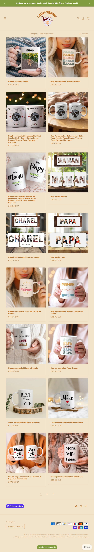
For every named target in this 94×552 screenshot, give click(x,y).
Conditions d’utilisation (42, 537)
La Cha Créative (35, 534)
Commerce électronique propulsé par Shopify (54, 534)
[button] (4, 18)
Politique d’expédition (58, 537)
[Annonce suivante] (89, 3)
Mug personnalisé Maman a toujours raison (67, 313)
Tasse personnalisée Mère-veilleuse (67, 422)
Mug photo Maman (59, 197)
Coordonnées (71, 537)
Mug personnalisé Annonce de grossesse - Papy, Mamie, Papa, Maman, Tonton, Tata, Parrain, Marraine (22, 200)
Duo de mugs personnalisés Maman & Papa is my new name (24, 478)
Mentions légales (83, 537)
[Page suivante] (53, 493)
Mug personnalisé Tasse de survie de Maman (24, 313)
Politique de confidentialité (79, 534)
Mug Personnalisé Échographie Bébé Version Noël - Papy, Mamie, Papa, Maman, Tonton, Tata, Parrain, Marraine (24, 139)
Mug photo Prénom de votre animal (24, 257)
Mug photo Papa (58, 257)
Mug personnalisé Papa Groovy (64, 368)
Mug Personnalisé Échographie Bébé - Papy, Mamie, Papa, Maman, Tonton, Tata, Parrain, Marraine (68, 138)
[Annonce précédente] (4, 3)
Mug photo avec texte (18, 82)
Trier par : (34, 34)
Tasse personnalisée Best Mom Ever (24, 422)
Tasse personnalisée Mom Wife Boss (67, 477)
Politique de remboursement (24, 537)
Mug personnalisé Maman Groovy (65, 82)
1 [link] (40, 494)
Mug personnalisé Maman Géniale (23, 368)
